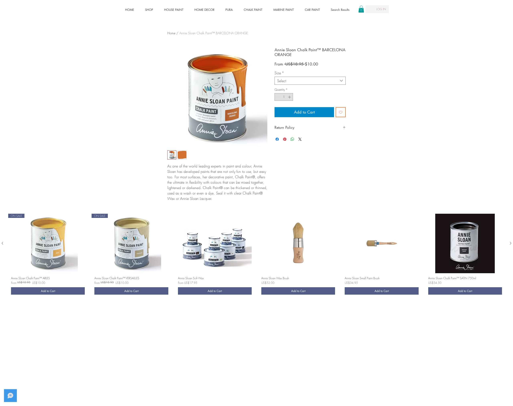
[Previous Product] (2, 243)
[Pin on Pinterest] (284, 139)
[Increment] (290, 97)
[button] (361, 9)
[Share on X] (300, 139)
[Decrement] (278, 97)
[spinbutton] (284, 97)
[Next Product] (510, 243)
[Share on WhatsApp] (292, 139)
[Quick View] (214, 243)
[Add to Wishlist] (341, 112)
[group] (256, 256)
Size (279, 73)
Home (171, 33)
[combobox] (310, 81)
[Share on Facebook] (277, 139)
